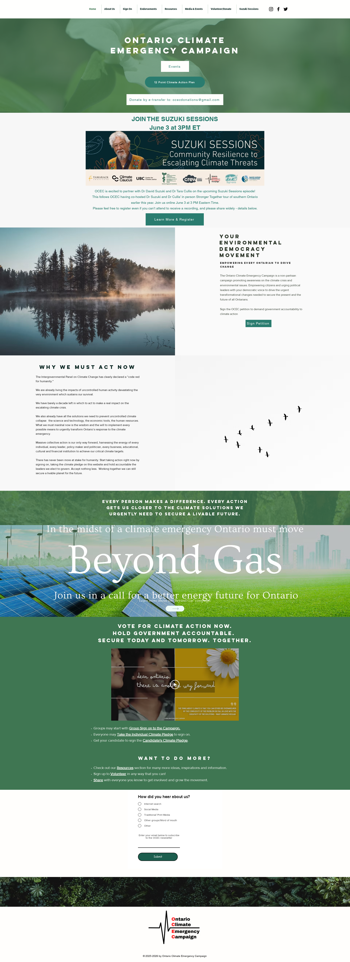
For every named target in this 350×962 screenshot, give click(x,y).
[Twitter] (285, 9)
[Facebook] (278, 9)
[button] (128, 9)
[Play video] (175, 684)
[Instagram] (271, 9)
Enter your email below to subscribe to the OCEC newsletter (159, 836)
